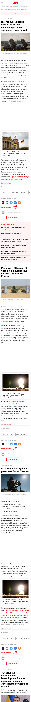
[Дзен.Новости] (3, 202)
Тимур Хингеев (6, 428)
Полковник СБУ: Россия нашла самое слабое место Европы (13, 252)
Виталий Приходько (8, 187)
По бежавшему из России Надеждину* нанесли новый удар (13, 246)
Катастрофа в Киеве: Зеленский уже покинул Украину (13, 228)
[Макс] (7, 202)
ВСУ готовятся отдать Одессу (11, 697)
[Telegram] (11, 202)
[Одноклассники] (19, 202)
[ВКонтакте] (15, 202)
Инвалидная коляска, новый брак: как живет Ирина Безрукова (13, 258)
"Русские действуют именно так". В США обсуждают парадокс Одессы (14, 240)
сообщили (4, 321)
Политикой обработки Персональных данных (12, 8)
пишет (3, 509)
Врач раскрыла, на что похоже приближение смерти (11, 234)
